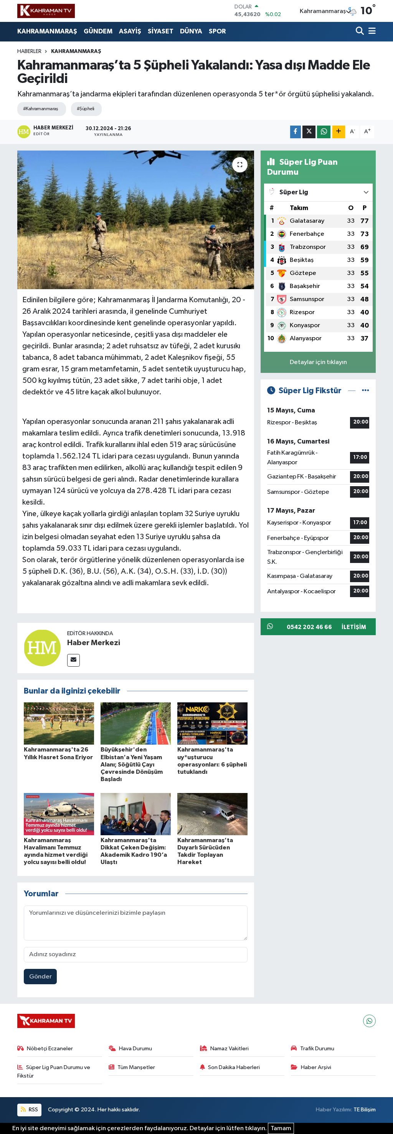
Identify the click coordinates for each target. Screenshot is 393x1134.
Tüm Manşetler (136, 1067)
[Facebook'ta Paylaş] (295, 132)
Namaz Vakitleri (229, 1048)
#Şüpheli (85, 108)
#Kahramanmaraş (40, 108)
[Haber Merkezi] (42, 647)
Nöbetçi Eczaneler (50, 1048)
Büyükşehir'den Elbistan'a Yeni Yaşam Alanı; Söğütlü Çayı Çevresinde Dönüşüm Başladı (132, 764)
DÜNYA (191, 31)
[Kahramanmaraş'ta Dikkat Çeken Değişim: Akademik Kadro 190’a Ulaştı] (136, 814)
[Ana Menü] (370, 31)
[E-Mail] (73, 660)
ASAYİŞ (130, 31)
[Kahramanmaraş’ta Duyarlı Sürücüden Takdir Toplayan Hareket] (212, 814)
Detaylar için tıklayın (318, 362)
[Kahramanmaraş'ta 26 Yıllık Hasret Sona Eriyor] (59, 723)
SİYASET (160, 31)
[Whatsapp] (369, 1021)
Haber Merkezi (93, 643)
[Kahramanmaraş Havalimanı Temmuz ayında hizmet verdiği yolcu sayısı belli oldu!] (59, 814)
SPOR (217, 31)
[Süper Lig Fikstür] (365, 390)
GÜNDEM (98, 31)
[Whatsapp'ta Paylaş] (323, 132)
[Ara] (360, 31)
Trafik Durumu (317, 1048)
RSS (33, 1109)
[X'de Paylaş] (308, 132)
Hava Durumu (135, 1048)
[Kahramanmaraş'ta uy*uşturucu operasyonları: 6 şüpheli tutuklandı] (212, 723)
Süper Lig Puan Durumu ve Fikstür (54, 1071)
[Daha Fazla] (338, 132)
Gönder (40, 976)
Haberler (29, 51)
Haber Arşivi (316, 1067)
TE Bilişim (364, 1109)
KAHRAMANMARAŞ (47, 31)
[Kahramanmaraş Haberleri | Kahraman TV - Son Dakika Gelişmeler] (46, 11)
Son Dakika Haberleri (234, 1067)
